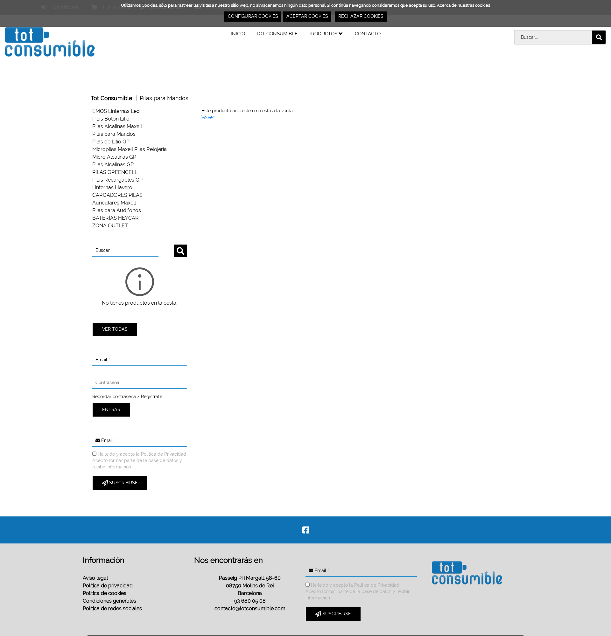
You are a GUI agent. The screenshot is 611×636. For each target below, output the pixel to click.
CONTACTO (368, 33)
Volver (207, 117)
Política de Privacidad (163, 454)
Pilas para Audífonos (116, 210)
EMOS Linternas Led (116, 111)
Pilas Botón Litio (111, 119)
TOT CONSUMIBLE (277, 33)
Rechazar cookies (360, 16)
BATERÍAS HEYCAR (115, 218)
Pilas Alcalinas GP (113, 165)
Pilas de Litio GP (111, 142)
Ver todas (115, 329)
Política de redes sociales (112, 608)
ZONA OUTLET (110, 226)
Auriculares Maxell (114, 203)
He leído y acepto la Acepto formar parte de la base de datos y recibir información (139, 460)
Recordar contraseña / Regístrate (127, 396)
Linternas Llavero (112, 187)
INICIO (238, 33)
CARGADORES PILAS (117, 195)
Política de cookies (104, 593)
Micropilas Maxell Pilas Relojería (129, 149)
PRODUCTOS (323, 33)
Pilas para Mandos (164, 98)
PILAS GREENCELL (114, 172)
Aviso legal (95, 578)
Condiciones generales (109, 601)
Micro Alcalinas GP (114, 157)
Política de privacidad (108, 586)
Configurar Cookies (253, 16)
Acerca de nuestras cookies (463, 5)
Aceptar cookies (307, 16)
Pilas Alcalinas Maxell (117, 126)
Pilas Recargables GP (117, 180)
